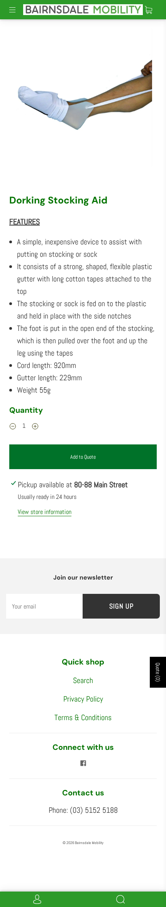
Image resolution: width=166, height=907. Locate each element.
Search (83, 680)
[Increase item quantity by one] (35, 426)
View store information (44, 512)
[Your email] (44, 606)
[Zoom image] (83, 99)
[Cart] (148, 9)
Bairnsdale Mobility (89, 842)
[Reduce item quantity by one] (12, 426)
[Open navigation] (17, 9)
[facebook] (83, 762)
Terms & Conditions (83, 717)
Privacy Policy (83, 699)
